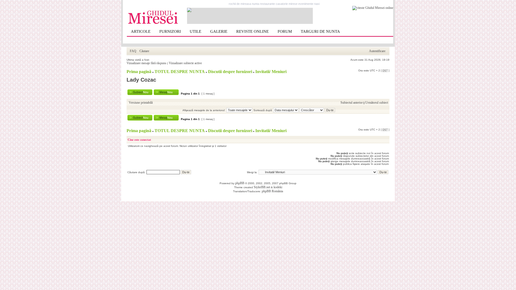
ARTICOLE (140, 31)
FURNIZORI (170, 31)
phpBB (239, 183)
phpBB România (272, 191)
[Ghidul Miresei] (153, 23)
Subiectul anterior (352, 102)
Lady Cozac (141, 80)
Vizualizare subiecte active (185, 63)
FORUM (285, 31)
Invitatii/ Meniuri (270, 71)
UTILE (195, 31)
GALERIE (218, 31)
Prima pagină (139, 71)
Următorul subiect (376, 102)
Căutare (144, 51)
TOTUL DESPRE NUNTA (180, 71)
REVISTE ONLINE (252, 31)
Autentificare (377, 51)
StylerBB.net (262, 187)
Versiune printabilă (141, 102)
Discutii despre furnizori (230, 71)
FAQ (133, 51)
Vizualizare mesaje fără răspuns (146, 63)
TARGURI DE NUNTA (320, 31)
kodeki (278, 187)
